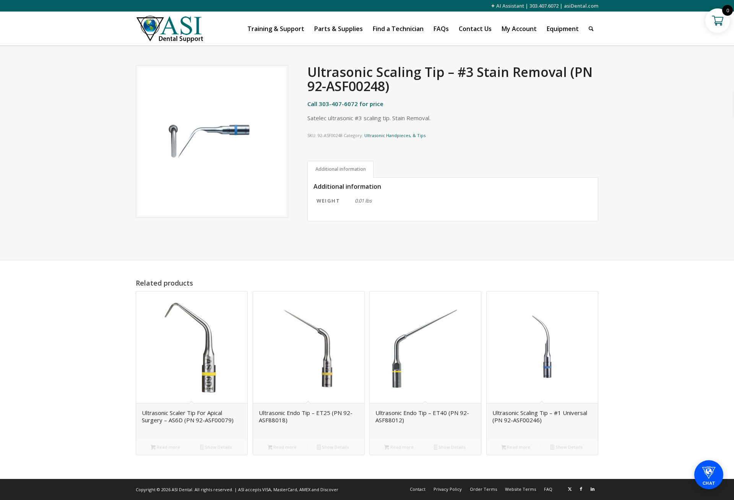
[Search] (591, 29)
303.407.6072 (544, 5)
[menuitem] (275, 29)
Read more (168, 447)
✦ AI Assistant (507, 5)
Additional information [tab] (340, 169)
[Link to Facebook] (581, 489)
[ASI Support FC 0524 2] (169, 29)
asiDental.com (581, 5)
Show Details (218, 447)
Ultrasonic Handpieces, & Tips (394, 135)
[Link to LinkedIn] (592, 489)
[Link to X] (569, 489)
